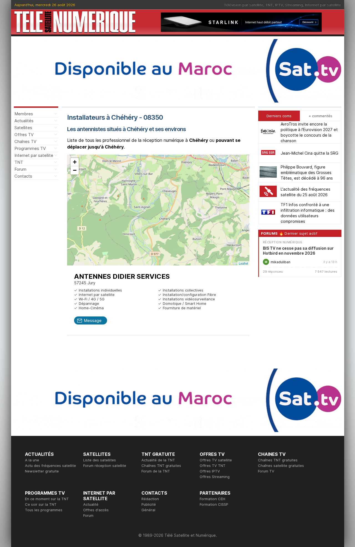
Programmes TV (30, 148)
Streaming (294, 4)
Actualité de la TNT (158, 460)
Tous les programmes (43, 510)
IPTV (279, 4)
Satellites (23, 127)
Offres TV (24, 134)
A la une (32, 460)
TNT (269, 4)
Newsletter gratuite (42, 471)
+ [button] (75, 162)
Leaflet (243, 263)
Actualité (90, 504)
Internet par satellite (323, 4)
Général (148, 510)
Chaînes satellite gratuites (281, 465)
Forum (20, 169)
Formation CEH (212, 499)
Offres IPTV (210, 471)
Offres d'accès (96, 510)
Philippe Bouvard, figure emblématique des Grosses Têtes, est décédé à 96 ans (307, 172)
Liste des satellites (99, 460)
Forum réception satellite (104, 465)
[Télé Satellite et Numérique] (74, 22)
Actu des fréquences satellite (50, 465)
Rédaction (150, 499)
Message (93, 320)
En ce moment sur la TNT (47, 499)
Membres (23, 113)
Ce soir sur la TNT (41, 504)
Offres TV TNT (212, 465)
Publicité (148, 504)
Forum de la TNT (155, 471)
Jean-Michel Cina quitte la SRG (309, 153)
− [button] (75, 170)
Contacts (23, 176)
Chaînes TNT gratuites (161, 465)
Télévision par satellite (243, 4)
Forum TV (266, 471)
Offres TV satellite (216, 460)
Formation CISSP (214, 504)
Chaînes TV (25, 141)
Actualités (24, 120)
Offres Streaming (215, 476)
